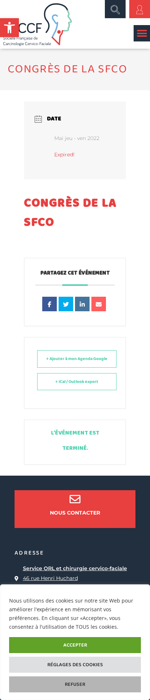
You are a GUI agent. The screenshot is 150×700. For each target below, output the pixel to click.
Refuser (75, 684)
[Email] (98, 304)
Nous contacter (75, 512)
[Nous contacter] (75, 499)
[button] (9, 27)
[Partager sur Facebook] (49, 304)
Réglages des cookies (75, 665)
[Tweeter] (66, 304)
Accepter (75, 645)
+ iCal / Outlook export (76, 381)
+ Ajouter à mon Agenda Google (76, 358)
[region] (75, 642)
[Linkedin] (82, 304)
